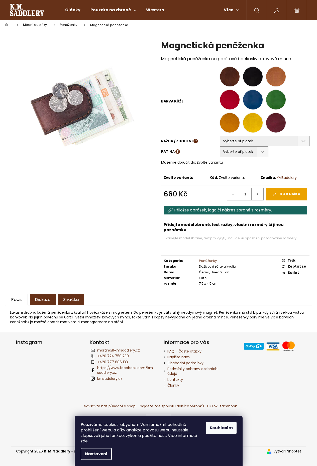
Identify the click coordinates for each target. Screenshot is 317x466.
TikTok (212, 406)
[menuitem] (72, 10)
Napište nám (178, 357)
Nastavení (96, 454)
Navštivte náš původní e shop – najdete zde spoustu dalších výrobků (144, 406)
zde (84, 441)
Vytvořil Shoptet (287, 451)
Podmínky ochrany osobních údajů (192, 371)
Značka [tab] (71, 299)
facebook (228, 406)
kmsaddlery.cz (109, 378)
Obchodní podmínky (185, 363)
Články (173, 385)
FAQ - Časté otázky (184, 351)
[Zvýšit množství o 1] (257, 194)
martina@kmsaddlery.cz (118, 350)
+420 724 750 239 (113, 356)
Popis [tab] (17, 299)
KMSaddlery (287, 177)
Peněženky (208, 260)
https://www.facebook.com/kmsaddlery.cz (125, 370)
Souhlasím (221, 428)
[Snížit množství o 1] (233, 194)
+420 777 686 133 (112, 362)
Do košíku (290, 193)
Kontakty (175, 379)
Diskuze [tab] (43, 299)
